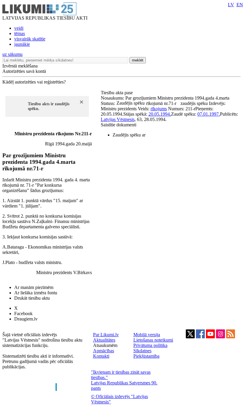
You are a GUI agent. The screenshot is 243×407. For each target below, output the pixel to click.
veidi (18, 28)
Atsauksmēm (105, 345)
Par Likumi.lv (106, 334)
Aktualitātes (104, 339)
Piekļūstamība (146, 356)
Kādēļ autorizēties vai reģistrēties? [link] (34, 81)
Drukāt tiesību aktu (32, 298)
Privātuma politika (150, 345)
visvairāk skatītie (29, 38)
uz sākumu (12, 54)
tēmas (19, 33)
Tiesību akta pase (117, 92)
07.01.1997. (208, 114)
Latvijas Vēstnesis (118, 119)
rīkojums (159, 108)
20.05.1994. (159, 114)
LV (231, 4)
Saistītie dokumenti (118, 124)
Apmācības (103, 350)
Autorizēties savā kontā (24, 71)
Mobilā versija (146, 334)
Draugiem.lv (26, 318)
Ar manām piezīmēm (33, 287)
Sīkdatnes (142, 350)
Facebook (23, 313)
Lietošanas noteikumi (153, 339)
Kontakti (101, 356)
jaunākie (22, 44)
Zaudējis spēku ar (129, 134)
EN (239, 4)
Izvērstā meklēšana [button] (20, 65)
